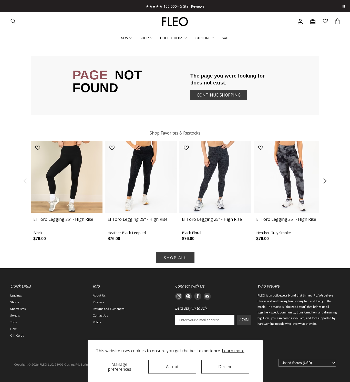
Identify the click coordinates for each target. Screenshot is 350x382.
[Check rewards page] (313, 21)
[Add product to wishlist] (38, 148)
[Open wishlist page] (325, 21)
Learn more (233, 351)
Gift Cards (17, 335)
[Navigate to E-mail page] (207, 297)
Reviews (98, 302)
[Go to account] (300, 21)
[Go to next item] (325, 181)
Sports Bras (18, 308)
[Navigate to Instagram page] (178, 297)
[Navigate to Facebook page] (197, 297)
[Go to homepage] (175, 21)
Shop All (175, 257)
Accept (172, 366)
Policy (97, 322)
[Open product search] (13, 21)
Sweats (15, 315)
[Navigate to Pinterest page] (188, 297)
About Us (99, 295)
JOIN (244, 320)
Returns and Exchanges (108, 308)
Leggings (16, 295)
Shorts (14, 302)
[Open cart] (337, 21)
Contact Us (100, 315)
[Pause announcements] (343, 6)
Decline (225, 366)
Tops (13, 322)
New (13, 328)
